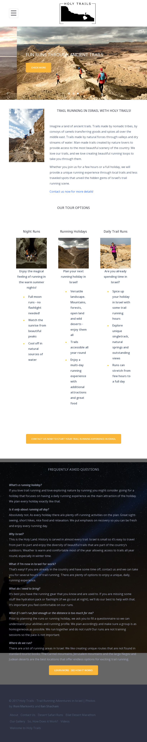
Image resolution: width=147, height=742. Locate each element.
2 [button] (73, 93)
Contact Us (28, 715)
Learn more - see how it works (73, 670)
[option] (73, 63)
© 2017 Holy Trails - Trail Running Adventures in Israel (45, 701)
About (14, 715)
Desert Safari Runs (50, 715)
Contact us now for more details (71, 191)
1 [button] (69, 93)
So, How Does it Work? (43, 721)
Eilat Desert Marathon (81, 715)
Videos (65, 721)
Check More (21, 67)
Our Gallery (17, 721)
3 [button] (78, 93)
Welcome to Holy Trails (25, 728)
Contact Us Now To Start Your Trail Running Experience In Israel (73, 438)
